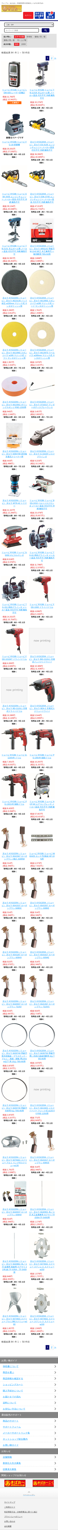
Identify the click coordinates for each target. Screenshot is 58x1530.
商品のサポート (11, 1421)
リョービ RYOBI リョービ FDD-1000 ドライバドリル (42, 605)
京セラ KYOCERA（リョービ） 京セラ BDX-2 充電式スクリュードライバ (42, 708)
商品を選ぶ (8, 1372)
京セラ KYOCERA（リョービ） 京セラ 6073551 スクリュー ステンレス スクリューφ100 (42, 1320)
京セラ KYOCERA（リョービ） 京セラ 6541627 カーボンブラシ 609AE (42, 955)
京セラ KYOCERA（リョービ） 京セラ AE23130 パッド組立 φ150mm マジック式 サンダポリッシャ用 (14, 302)
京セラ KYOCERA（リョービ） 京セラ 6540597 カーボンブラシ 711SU (14, 1004)
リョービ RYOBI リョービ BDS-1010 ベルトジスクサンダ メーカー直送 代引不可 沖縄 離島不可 (42, 504)
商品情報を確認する (13, 1378)
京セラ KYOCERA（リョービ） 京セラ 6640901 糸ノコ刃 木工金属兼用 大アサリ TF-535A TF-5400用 (42, 1213)
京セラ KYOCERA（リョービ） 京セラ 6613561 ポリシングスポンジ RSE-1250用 (14, 404)
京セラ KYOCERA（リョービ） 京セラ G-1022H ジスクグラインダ (42, 454)
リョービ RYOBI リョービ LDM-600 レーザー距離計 (14, 91)
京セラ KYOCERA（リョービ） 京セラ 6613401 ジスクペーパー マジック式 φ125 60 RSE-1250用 (42, 1109)
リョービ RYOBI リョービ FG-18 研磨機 (14, 143)
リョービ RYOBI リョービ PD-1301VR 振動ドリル (14, 802)
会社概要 (8, 1526)
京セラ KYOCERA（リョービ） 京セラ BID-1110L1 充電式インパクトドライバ (42, 659)
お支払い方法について (14, 1409)
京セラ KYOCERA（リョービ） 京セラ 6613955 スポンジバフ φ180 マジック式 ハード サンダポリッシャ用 (42, 302)
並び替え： (8, 37)
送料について (9, 1403)
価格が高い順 (9, 40)
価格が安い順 (39, 37)
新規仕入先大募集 (12, 1463)
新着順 (29, 37)
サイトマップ (9, 1502)
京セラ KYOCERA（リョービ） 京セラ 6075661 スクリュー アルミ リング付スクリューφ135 (14, 1161)
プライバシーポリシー (13, 1517)
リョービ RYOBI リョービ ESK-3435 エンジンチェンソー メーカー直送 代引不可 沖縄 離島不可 (14, 198)
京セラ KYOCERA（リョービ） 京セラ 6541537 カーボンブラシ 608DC (14, 905)
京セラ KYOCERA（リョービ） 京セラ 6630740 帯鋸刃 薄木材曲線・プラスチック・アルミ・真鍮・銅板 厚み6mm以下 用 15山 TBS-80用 (14, 1056)
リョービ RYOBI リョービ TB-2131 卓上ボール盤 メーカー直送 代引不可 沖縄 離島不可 (14, 250)
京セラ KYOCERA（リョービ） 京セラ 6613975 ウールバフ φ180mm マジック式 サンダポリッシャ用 (42, 354)
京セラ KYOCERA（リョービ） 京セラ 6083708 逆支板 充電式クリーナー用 (14, 454)
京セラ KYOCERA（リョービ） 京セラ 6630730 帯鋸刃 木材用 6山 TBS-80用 (14, 1108)
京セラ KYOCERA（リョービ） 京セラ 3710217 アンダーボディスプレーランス (42, 404)
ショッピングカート (13, 1384)
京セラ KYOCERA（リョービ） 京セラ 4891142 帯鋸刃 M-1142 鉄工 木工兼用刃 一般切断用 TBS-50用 (41, 250)
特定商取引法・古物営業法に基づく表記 (20, 1512)
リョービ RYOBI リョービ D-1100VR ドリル (14, 756)
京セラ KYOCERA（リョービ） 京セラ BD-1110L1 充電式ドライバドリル (14, 708)
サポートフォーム (12, 1427)
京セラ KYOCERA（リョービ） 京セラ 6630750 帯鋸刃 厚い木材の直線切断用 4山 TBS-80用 (42, 1054)
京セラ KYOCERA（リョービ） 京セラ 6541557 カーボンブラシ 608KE (42, 905)
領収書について (11, 1366)
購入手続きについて (13, 1391)
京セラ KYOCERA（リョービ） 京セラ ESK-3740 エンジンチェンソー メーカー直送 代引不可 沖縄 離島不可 (42, 198)
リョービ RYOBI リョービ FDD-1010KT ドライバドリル (14, 657)
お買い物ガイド (11, 1445)
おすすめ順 (19, 37)
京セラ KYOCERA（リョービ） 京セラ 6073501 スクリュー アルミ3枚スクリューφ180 (14, 1320)
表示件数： (8, 44)
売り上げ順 (21, 40)
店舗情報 (7, 1457)
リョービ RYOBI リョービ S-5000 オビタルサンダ (14, 553)
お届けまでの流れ (12, 1397)
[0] (50, 17)
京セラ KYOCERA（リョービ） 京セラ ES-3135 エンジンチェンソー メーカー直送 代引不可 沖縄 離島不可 (42, 146)
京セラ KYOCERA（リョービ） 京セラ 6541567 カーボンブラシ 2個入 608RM (14, 856)
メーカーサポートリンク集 (16, 1433)
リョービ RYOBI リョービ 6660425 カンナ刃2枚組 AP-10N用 (42, 856)
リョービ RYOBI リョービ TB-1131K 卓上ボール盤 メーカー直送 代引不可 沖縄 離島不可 (42, 94)
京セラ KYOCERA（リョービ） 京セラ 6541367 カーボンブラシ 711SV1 (42, 1004)
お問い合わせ (9, 1521)
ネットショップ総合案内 (15, 1439)
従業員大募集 (9, 1469)
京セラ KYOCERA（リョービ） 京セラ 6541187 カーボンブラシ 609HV (14, 955)
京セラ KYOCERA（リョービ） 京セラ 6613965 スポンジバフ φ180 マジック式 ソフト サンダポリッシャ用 (14, 354)
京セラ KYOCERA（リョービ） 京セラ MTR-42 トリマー (14, 503)
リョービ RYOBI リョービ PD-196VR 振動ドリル (42, 756)
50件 (17, 44)
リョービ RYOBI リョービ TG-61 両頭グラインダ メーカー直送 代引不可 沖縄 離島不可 (42, 556)
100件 (23, 44)
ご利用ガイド (9, 1507)
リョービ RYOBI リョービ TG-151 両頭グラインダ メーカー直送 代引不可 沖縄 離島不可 (14, 608)
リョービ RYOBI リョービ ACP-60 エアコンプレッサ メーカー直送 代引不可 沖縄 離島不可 (42, 805)
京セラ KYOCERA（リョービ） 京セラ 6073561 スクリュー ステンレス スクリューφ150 (42, 1265)
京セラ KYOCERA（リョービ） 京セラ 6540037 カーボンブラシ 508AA (14, 1212)
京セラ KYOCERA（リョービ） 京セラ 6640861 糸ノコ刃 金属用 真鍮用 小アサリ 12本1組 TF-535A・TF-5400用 (14, 1266)
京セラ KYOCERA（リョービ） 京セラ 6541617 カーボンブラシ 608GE (42, 1160)
